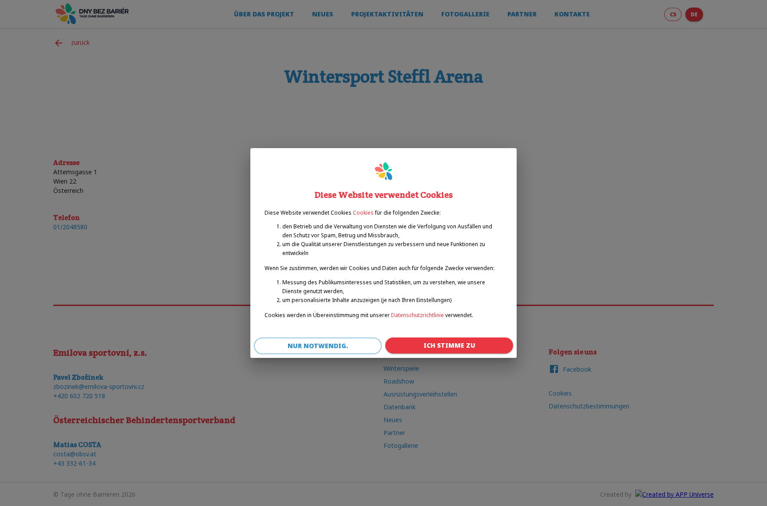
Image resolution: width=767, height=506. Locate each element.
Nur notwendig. (318, 345)
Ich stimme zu (449, 345)
